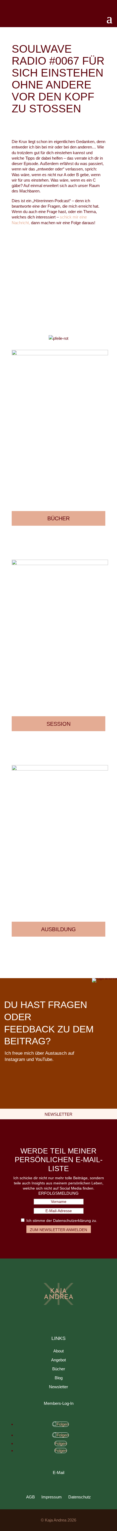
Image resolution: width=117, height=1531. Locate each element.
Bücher (58, 1369)
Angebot (58, 1360)
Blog (59, 1377)
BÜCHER (58, 518)
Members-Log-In (58, 1403)
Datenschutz (79, 1497)
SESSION (58, 724)
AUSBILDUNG (58, 929)
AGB (30, 1497)
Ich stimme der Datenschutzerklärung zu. (61, 1221)
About (58, 1351)
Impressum (51, 1497)
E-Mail (58, 1472)
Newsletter (58, 1386)
